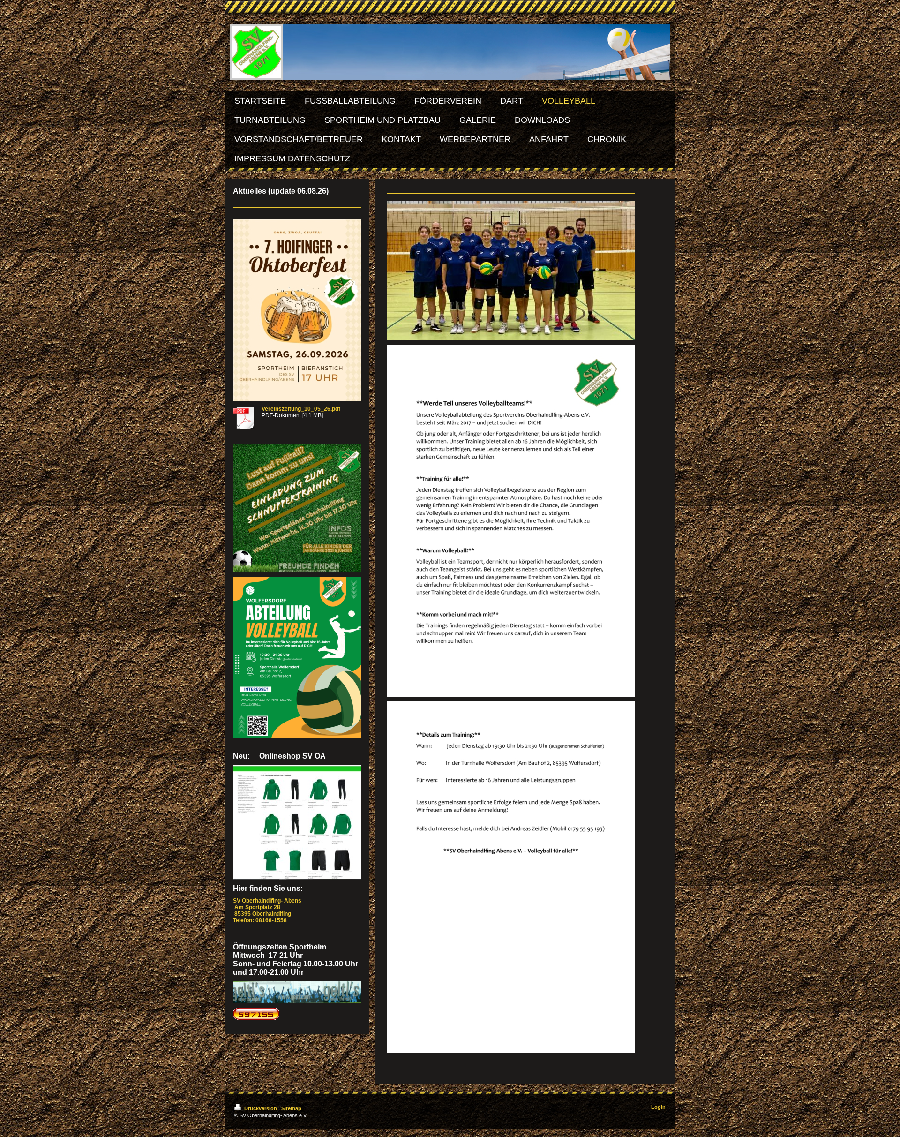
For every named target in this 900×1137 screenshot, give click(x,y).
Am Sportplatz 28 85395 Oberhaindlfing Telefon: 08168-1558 (268, 910)
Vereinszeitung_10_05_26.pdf (301, 409)
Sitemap (291, 1108)
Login (658, 1107)
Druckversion (260, 1108)
